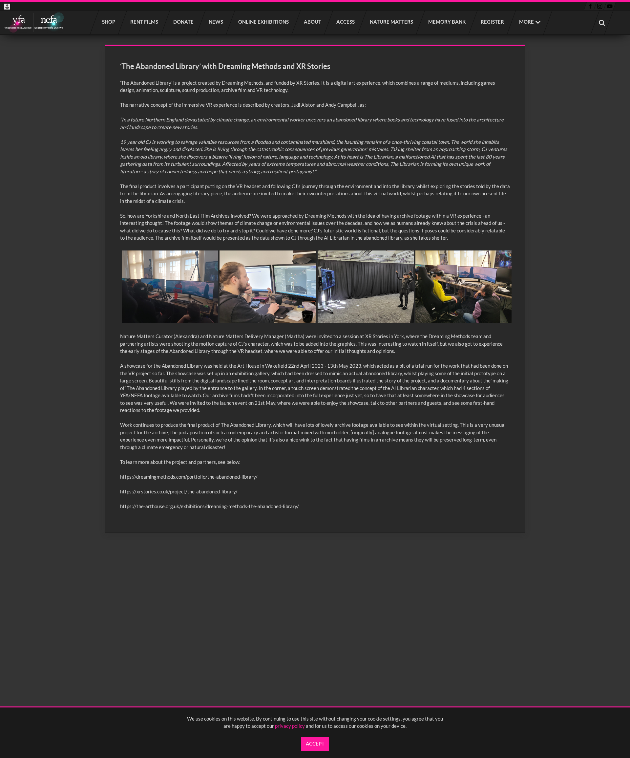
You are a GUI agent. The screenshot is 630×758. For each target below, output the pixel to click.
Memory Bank (447, 22)
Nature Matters (391, 22)
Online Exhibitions (264, 22)
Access (346, 22)
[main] (315, 288)
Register (492, 22)
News (216, 22)
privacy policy (290, 726)
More (526, 22)
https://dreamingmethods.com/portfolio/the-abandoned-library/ (189, 477)
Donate (184, 22)
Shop (109, 22)
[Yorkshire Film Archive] (34, 22)
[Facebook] (590, 6)
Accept (315, 744)
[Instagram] (600, 6)
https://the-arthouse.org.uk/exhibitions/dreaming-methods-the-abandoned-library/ (209, 506)
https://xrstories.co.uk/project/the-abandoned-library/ (179, 491)
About (313, 22)
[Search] (602, 22)
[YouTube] (609, 6)
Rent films (144, 22)
